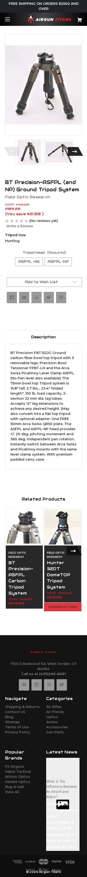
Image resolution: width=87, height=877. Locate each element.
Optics (52, 717)
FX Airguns (14, 766)
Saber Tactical (18, 771)
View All (12, 792)
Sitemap (12, 722)
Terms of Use (17, 727)
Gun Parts (55, 732)
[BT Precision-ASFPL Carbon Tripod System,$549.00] (24, 526)
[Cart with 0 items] (74, 18)
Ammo (52, 722)
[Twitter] (48, 297)
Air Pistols (55, 712)
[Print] (36, 297)
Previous (11, 151)
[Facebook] (11, 297)
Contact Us (15, 712)
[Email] (24, 297)
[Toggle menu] (11, 19)
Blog (9, 717)
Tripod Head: (44, 253)
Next (75, 151)
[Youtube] (24, 684)
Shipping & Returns (22, 707)
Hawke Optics (17, 782)
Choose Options (63, 607)
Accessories (57, 727)
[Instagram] (36, 684)
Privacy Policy (17, 732)
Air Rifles (54, 707)
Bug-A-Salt (14, 787)
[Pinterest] (61, 297)
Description (43, 337)
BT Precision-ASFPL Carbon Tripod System (20, 578)
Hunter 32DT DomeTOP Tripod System (59, 575)
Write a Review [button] (19, 226)
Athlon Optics (17, 776)
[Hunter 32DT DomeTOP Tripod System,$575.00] (62, 526)
